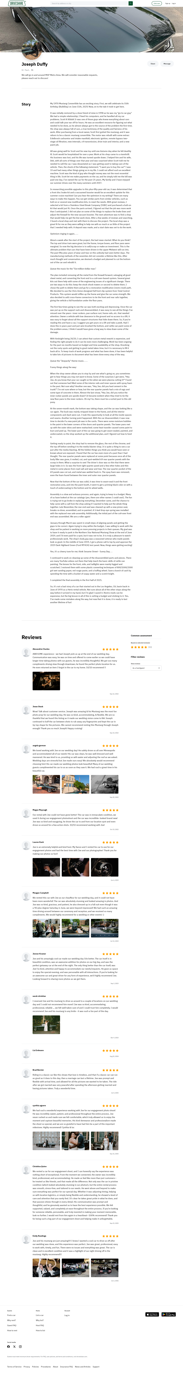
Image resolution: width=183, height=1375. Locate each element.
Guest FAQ (11, 1325)
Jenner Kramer (39, 954)
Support (96, 1366)
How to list (40, 1330)
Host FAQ (40, 1325)
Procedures (46, 1366)
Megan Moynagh (40, 810)
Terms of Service (14, 1366)
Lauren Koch (38, 842)
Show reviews (135, 664)
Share (153, 64)
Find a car (11, 1315)
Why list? (40, 1320)
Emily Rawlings (39, 1236)
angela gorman (39, 745)
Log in (67, 1315)
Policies (35, 1366)
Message (167, 64)
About (55, 1366)
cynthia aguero (39, 1105)
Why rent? (11, 1320)
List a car (157, 3)
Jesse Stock (38, 706)
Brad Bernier (38, 1070)
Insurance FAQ (66, 1366)
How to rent (12, 1330)
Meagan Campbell (41, 893)
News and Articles (83, 1366)
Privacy (27, 1366)
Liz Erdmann (38, 1050)
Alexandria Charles (41, 649)
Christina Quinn (40, 1166)
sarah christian (39, 996)
